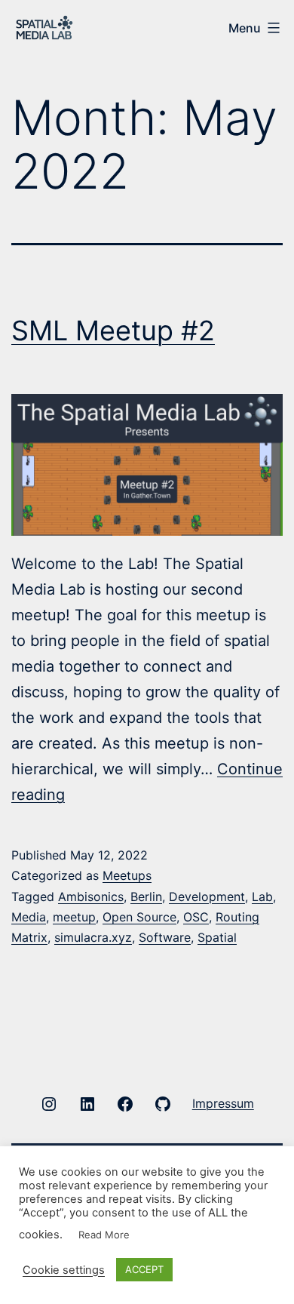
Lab (262, 896)
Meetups (127, 875)
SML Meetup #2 (113, 330)
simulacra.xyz (93, 937)
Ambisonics (91, 896)
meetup (74, 916)
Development (207, 896)
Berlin (146, 896)
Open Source (139, 916)
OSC (196, 916)
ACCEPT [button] (144, 1269)
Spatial (217, 937)
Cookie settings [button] (64, 1270)
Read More (104, 1235)
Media (28, 916)
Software (165, 937)
